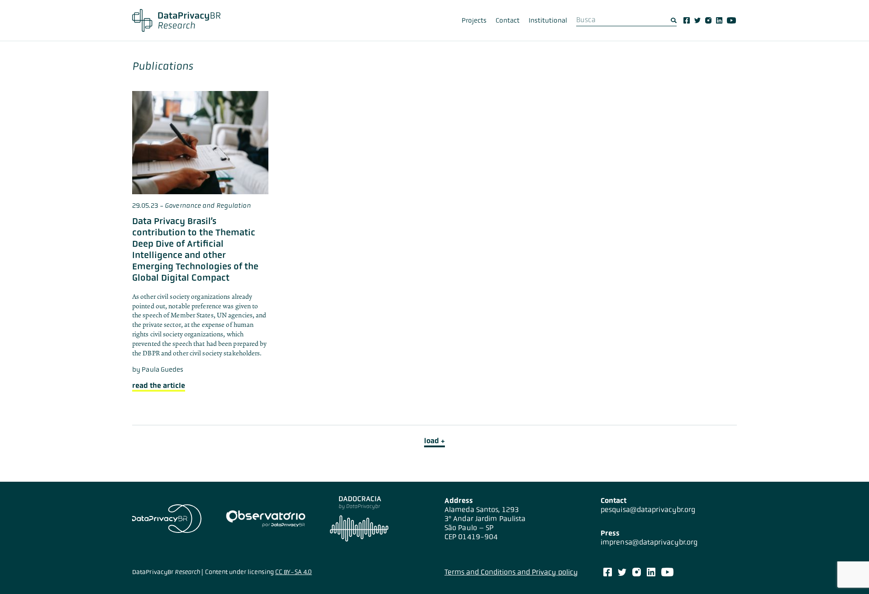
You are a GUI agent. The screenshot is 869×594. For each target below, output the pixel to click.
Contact (508, 20)
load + (434, 440)
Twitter (697, 20)
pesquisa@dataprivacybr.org (648, 509)
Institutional (548, 20)
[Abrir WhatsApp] (846, 571)
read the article (158, 385)
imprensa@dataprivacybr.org (649, 542)
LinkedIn (719, 20)
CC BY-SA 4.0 (293, 571)
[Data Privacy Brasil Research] (176, 20)
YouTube (731, 20)
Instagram (708, 20)
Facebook (686, 20)
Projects (474, 20)
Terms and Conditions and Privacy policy (511, 572)
